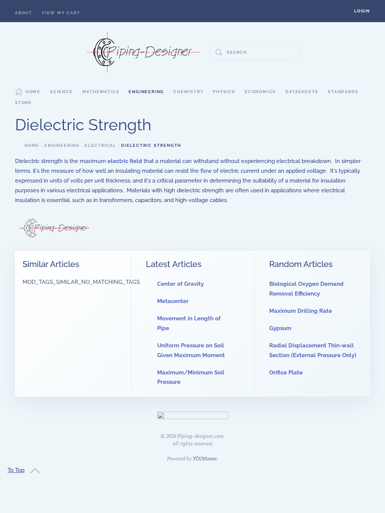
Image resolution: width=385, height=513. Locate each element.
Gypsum (280, 328)
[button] (362, 11)
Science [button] (61, 91)
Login (362, 11)
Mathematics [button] (101, 91)
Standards (343, 91)
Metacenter (173, 301)
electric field (125, 161)
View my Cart (61, 13)
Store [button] (23, 102)
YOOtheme (204, 458)
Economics (260, 91)
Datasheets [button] (301, 91)
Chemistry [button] (188, 91)
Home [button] (33, 91)
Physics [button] (224, 91)
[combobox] (254, 52)
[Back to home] (143, 52)
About (23, 13)
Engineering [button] (146, 91)
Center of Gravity (180, 284)
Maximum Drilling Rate (300, 311)
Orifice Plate (286, 372)
